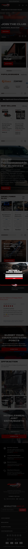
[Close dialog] (27, 263)
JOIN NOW (14, 278)
